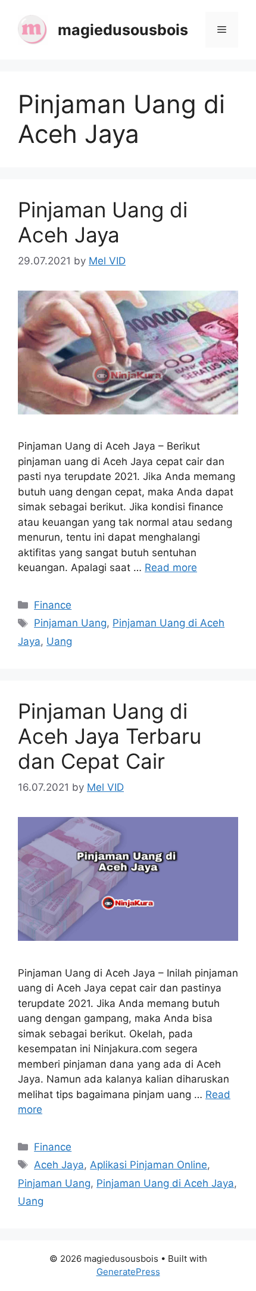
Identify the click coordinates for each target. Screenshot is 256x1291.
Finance (52, 605)
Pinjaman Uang (70, 623)
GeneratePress (128, 1271)
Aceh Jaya (59, 1165)
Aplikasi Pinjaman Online (148, 1165)
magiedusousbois (123, 30)
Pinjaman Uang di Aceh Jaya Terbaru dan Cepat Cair (109, 736)
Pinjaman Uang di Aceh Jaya (103, 222)
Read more (171, 567)
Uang (59, 641)
